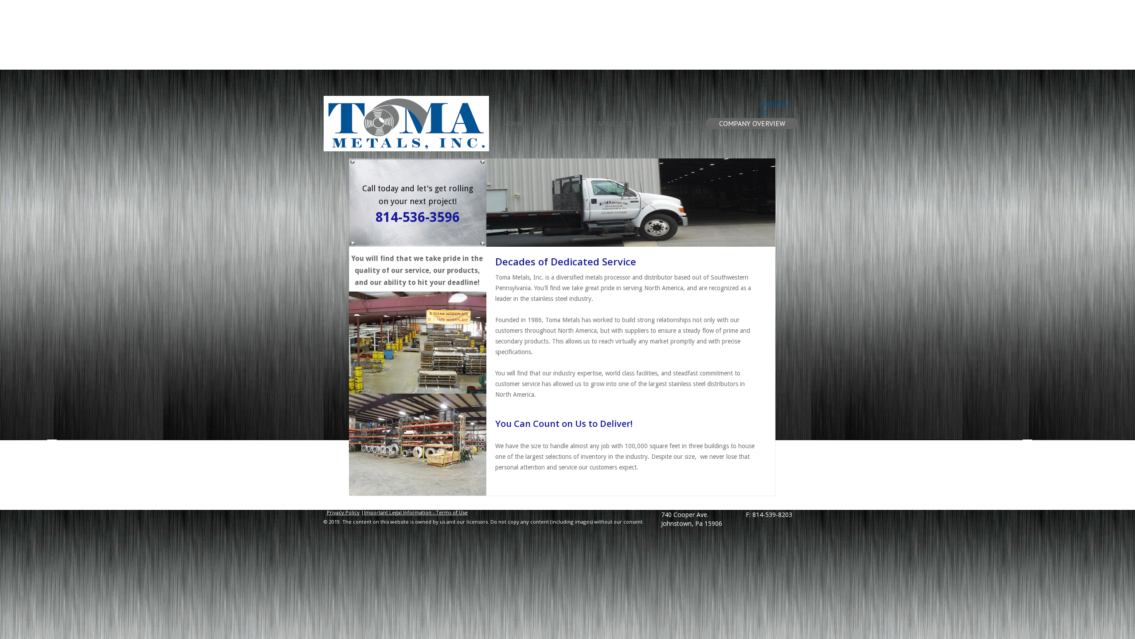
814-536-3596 (418, 217)
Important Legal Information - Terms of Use (416, 512)
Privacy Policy (343, 512)
